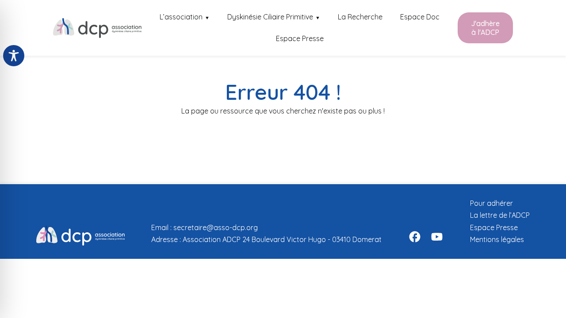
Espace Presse (300, 38)
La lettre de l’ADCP (500, 215)
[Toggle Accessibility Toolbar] (13, 55)
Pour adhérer (491, 203)
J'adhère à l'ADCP (485, 28)
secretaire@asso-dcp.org (215, 227)
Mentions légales (497, 239)
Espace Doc (420, 16)
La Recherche (360, 16)
